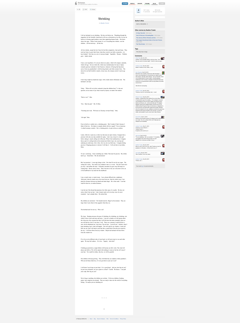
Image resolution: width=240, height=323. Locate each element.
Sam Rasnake (139, 72)
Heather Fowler (105, 23)
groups (140, 3)
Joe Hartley (138, 152)
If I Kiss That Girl (140, 33)
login (162, 3)
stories (125, 3)
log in (142, 166)
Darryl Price (138, 116)
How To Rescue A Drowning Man (144, 35)
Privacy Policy (123, 318)
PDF (86, 9)
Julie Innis (138, 135)
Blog (154, 3)
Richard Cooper (139, 97)
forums (147, 3)
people (132, 3)
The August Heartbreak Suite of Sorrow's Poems (149, 40)
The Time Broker (140, 44)
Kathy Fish (138, 58)
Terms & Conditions (114, 318)
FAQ (107, 318)
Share (93, 9)
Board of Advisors (101, 318)
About (91, 318)
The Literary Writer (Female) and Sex (146, 38)
